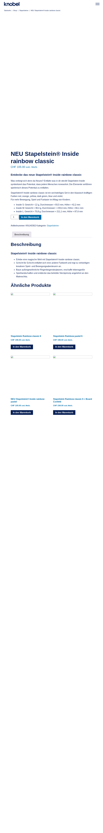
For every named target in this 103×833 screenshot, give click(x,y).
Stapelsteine (23, 10)
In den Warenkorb (30, 217)
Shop (15, 10)
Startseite (7, 10)
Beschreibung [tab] (21, 234)
